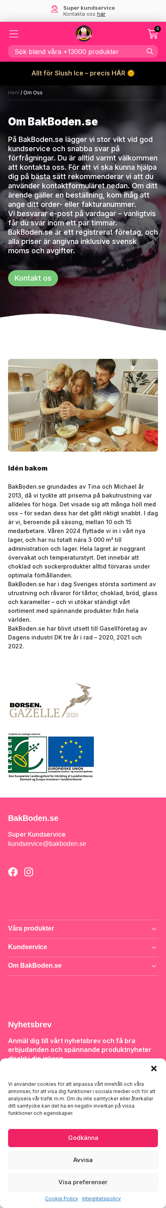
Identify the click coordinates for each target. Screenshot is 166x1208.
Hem (13, 93)
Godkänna (83, 1137)
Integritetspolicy (101, 1199)
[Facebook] (13, 871)
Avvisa (83, 1160)
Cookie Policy (61, 1199)
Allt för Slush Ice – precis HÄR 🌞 (83, 73)
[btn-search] (150, 51)
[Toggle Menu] (14, 33)
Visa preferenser (83, 1182)
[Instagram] (28, 871)
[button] (154, 1068)
